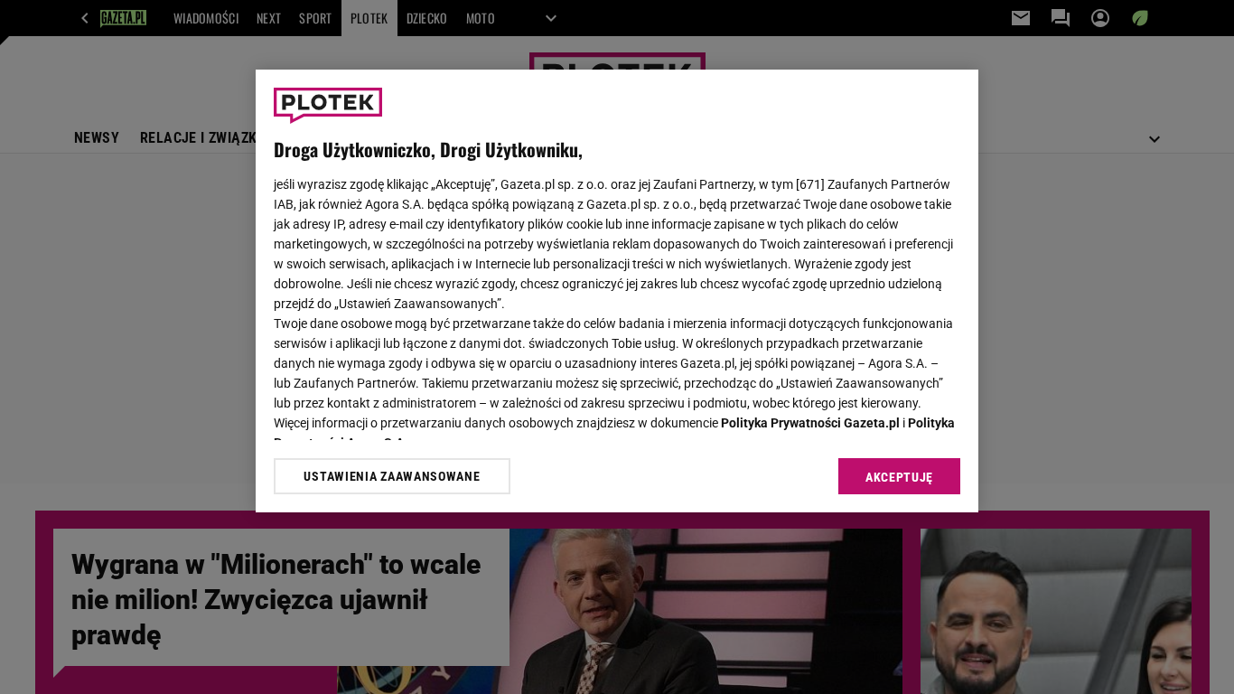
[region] (617, 291)
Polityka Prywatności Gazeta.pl (810, 423)
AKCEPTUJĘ (899, 477)
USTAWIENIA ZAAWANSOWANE (392, 476)
